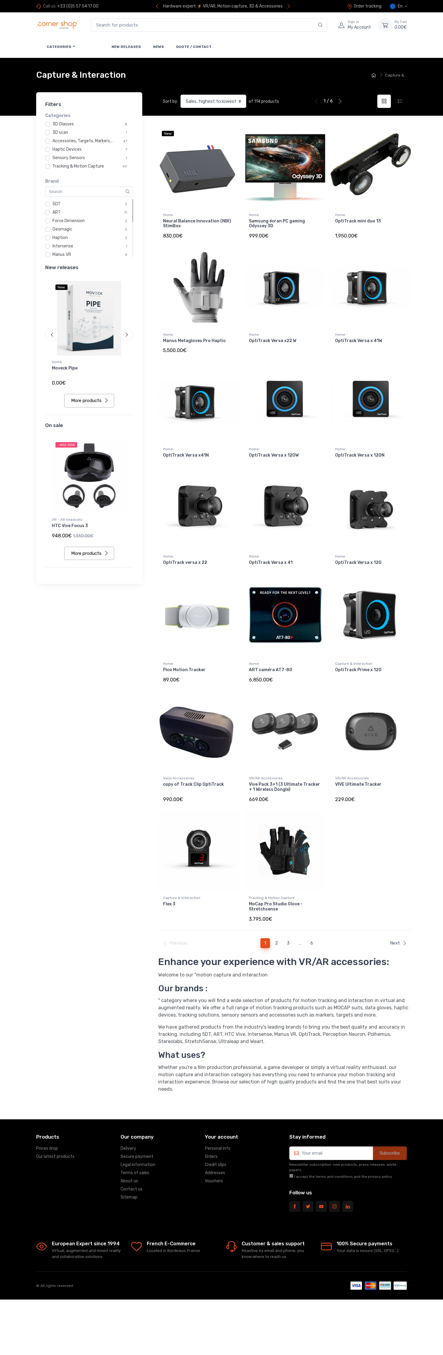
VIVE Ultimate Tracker (358, 784)
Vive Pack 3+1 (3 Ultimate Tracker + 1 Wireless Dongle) (284, 787)
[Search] (320, 25)
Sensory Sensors (68, 157)
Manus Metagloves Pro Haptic (194, 340)
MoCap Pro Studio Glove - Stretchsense (276, 906)
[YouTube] (321, 1206)
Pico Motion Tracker (184, 669)
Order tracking (368, 6)
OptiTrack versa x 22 (185, 562)
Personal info (218, 1148)
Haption (60, 237)
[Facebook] (294, 1206)
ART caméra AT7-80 (270, 669)
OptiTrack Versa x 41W (358, 340)
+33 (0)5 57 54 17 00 (78, 6)
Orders (211, 1156)
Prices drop (47, 1148)
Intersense (62, 246)
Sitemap (129, 1197)
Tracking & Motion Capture (78, 166)
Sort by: (170, 101)
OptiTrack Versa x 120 (358, 562)
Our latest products (55, 1156)
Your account (221, 1137)
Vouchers (214, 1181)
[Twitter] (308, 1206)
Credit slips (215, 1164)
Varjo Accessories (178, 778)
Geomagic (62, 229)
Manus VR (61, 254)
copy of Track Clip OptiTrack (193, 784)
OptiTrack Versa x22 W (272, 340)
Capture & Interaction (353, 664)
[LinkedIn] (347, 1206)
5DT (56, 203)
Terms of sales (135, 1172)
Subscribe (390, 1153)
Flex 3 (169, 904)
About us (129, 1181)
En (400, 6)
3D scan (60, 132)
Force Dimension (68, 220)
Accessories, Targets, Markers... (82, 140)
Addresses (215, 1172)
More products (86, 400)
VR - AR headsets (67, 519)
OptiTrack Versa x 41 (271, 562)
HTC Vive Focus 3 (70, 525)
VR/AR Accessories (266, 778)
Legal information (138, 1164)
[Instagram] (334, 1206)
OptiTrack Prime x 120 (358, 669)
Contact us (132, 1189)
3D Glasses (63, 124)
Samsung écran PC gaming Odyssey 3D (277, 223)
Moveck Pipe (64, 368)
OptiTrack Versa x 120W (274, 455)
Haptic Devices (67, 149)
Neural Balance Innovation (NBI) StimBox (197, 223)
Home (57, 362)
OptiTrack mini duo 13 (358, 221)
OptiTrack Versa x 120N (360, 455)
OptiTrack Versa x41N (186, 455)
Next (395, 943)
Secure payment (137, 1156)
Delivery (128, 1148)
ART (56, 212)
